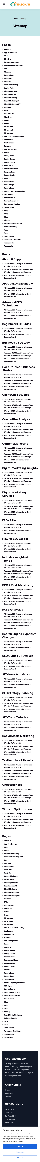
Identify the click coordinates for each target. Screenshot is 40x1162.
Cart (5, 69)
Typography (8, 246)
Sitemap (7, 220)
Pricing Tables (9, 162)
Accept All (20, 1146)
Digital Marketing (10, 98)
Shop (6, 211)
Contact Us (8, 78)
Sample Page (9, 182)
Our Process (8, 140)
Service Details (9, 198)
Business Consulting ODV (13, 65)
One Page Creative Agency (14, 136)
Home (16, 18)
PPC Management (11, 149)
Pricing (6, 152)
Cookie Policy (9, 88)
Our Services (9, 143)
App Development (10, 53)
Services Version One (12, 204)
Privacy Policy (9, 165)
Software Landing (10, 227)
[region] (20, 1144)
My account (8, 127)
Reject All (20, 1157)
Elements (7, 107)
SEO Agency (8, 194)
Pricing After (9, 156)
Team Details (9, 236)
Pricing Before (9, 159)
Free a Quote (9, 114)
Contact (8, 1096)
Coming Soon (9, 75)
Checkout (7, 72)
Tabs (6, 230)
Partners (7, 146)
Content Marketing (11, 85)
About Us (7, 49)
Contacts (7, 82)
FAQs (6, 111)
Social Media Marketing (13, 224)
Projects (7, 178)
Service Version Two (11, 201)
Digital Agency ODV (11, 91)
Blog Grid (7, 59)
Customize (20, 1152)
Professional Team (11, 169)
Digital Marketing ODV (12, 104)
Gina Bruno (8, 117)
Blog (5, 56)
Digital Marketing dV (11, 101)
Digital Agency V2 (10, 94)
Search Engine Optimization (14, 191)
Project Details (9, 175)
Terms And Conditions (12, 240)
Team (6, 233)
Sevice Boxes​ (9, 207)
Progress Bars (9, 172)
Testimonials (9, 243)
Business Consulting (11, 62)
